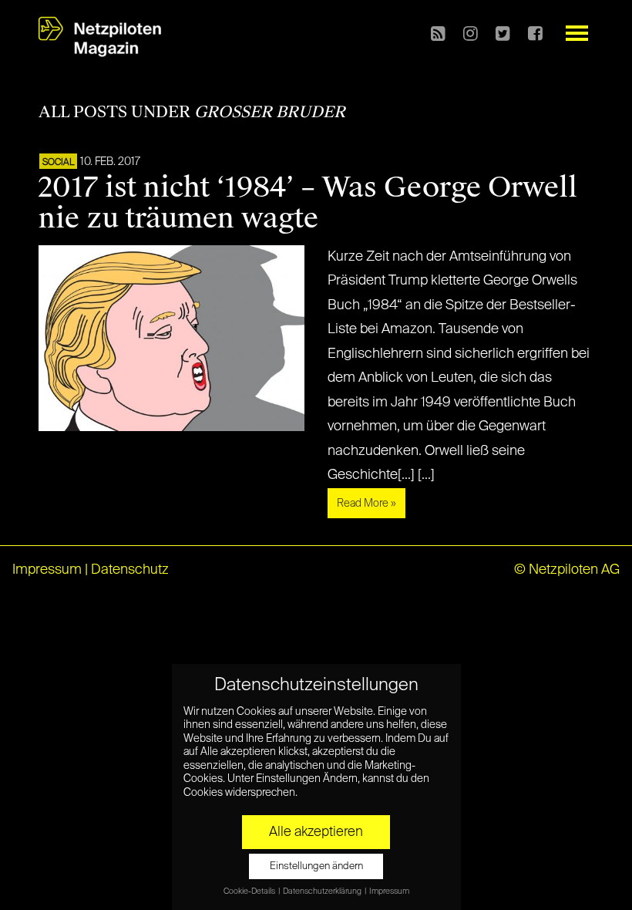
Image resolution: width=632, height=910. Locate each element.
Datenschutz (130, 570)
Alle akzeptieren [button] (316, 832)
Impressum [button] (389, 891)
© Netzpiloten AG (567, 570)
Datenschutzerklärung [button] (323, 891)
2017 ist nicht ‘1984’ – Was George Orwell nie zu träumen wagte (308, 203)
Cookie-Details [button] (250, 891)
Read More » (366, 503)
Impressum (47, 570)
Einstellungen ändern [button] (316, 866)
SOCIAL (58, 162)
